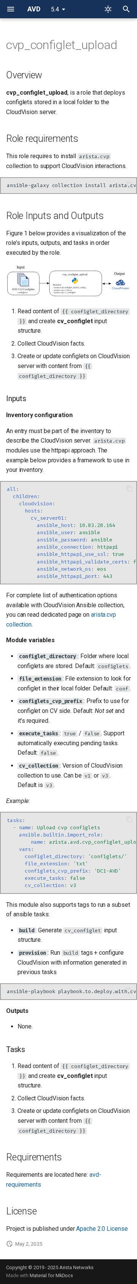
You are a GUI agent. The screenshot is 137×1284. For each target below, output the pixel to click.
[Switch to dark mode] (108, 9)
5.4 (55, 9)
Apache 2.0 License (101, 1228)
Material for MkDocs (51, 1275)
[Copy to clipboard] (129, 184)
